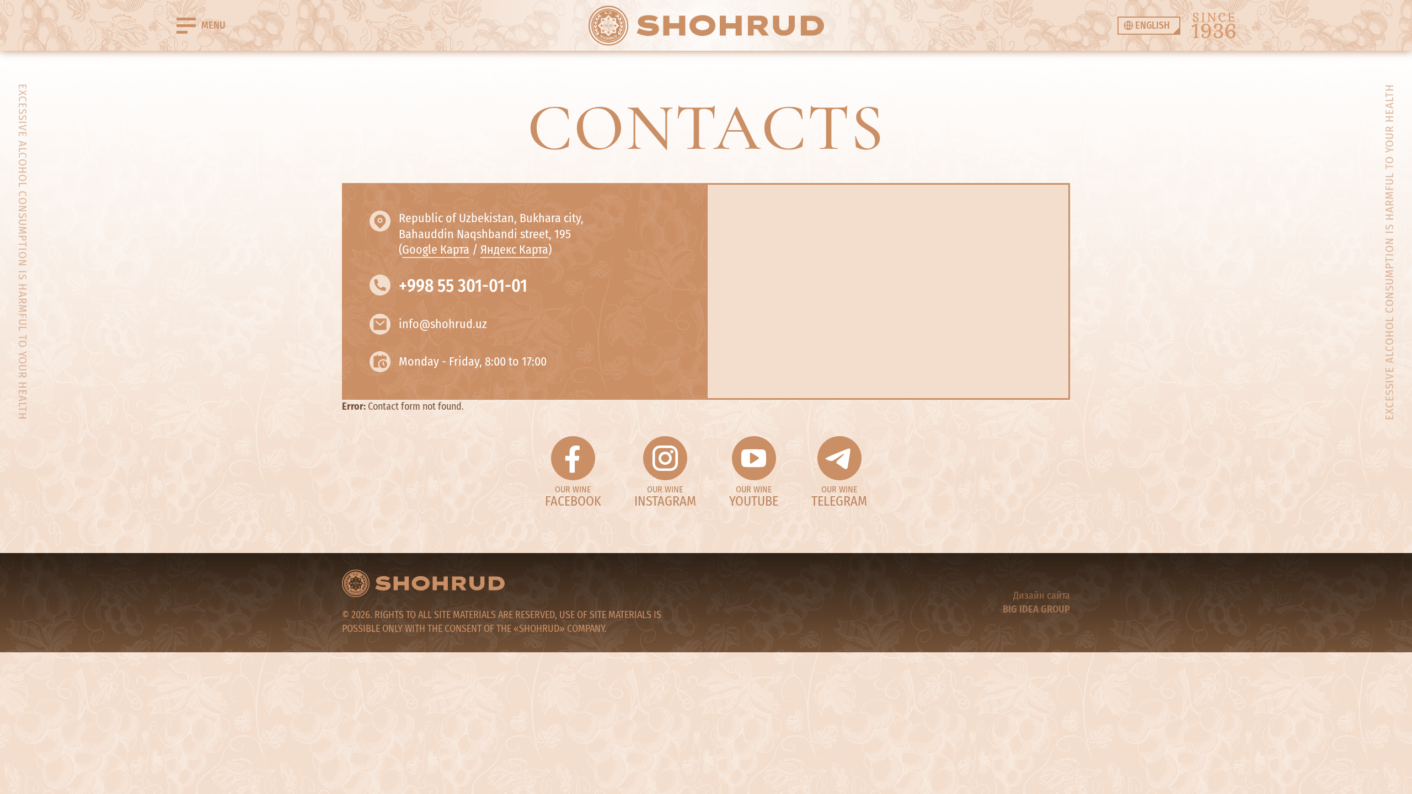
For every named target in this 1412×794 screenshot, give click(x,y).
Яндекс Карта (514, 249)
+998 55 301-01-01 (463, 285)
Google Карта (435, 249)
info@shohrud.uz (443, 323)
